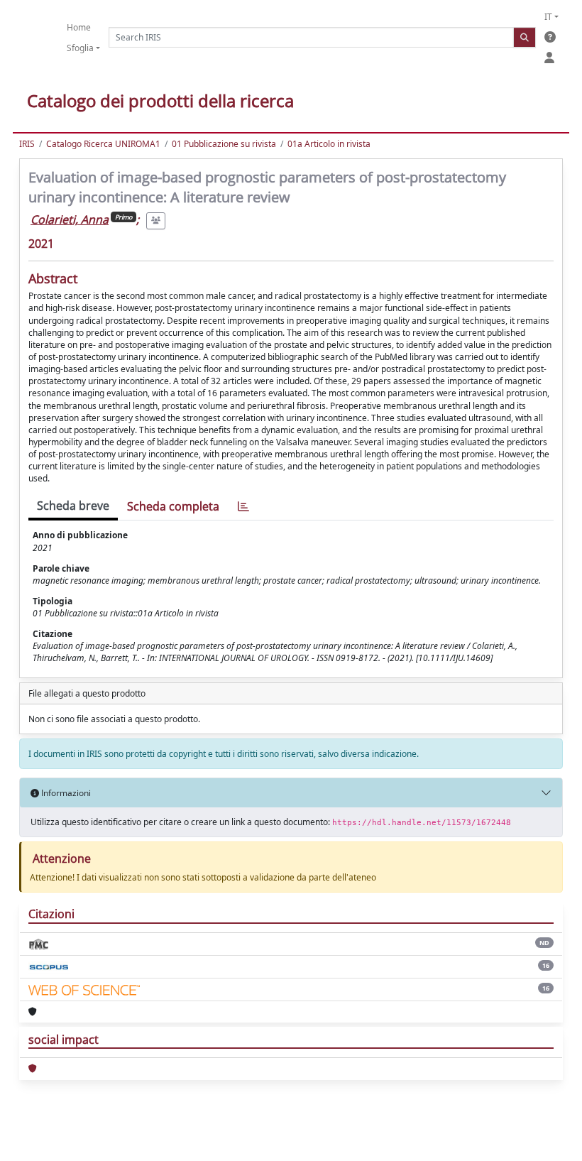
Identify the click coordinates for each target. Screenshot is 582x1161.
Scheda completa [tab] (173, 506)
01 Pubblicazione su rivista (224, 144)
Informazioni (65, 793)
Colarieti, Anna (70, 219)
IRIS (27, 144)
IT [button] (548, 17)
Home (79, 27)
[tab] (243, 507)
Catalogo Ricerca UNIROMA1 (103, 144)
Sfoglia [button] (80, 48)
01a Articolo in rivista (328, 144)
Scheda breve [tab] (73, 505)
